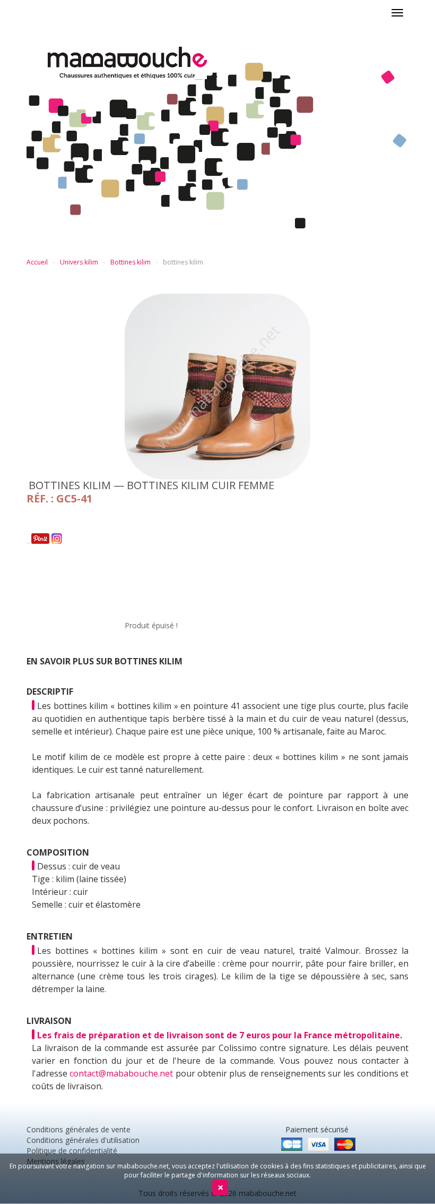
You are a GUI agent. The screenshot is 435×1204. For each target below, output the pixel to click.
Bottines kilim (130, 262)
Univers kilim (79, 262)
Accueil (37, 262)
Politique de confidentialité (72, 1151)
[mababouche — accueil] (228, 63)
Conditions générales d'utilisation (83, 1140)
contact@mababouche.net (121, 1073)
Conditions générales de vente (78, 1129)
